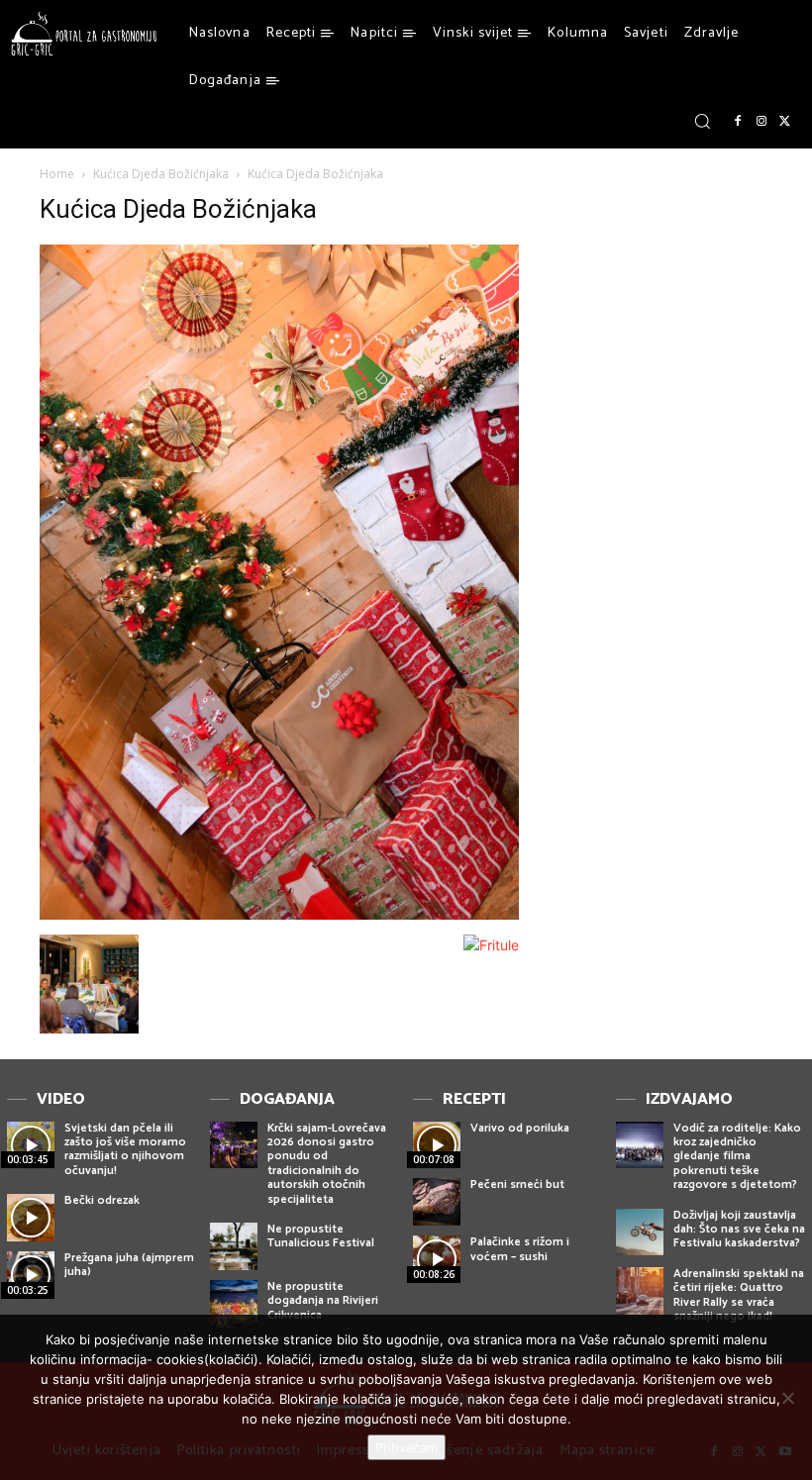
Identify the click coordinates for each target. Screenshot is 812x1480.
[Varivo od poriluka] (436, 1145)
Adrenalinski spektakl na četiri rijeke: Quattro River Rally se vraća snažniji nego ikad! (738, 1295)
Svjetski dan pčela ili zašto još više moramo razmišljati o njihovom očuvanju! (125, 1149)
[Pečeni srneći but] (436, 1202)
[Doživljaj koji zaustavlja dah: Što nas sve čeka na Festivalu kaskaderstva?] (639, 1232)
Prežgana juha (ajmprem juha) (129, 1264)
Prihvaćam (406, 1447)
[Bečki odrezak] (30, 1217)
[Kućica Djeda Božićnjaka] (279, 914)
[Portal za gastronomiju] (84, 33)
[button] (702, 121)
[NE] (787, 1398)
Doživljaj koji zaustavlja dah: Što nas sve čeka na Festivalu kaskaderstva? (739, 1229)
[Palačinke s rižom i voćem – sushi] (436, 1259)
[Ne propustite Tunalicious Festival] (233, 1246)
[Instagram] (761, 122)
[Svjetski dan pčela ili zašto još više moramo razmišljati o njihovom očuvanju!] (30, 1145)
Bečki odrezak (102, 1200)
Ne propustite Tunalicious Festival (320, 1236)
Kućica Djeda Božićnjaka (161, 173)
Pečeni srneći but (517, 1184)
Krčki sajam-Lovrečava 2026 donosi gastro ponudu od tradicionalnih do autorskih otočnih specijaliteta (326, 1164)
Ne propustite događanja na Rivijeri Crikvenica (322, 1301)
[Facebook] (738, 122)
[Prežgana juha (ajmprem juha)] (30, 1275)
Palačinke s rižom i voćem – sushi (519, 1249)
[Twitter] (785, 122)
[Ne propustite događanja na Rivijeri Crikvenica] (233, 1304)
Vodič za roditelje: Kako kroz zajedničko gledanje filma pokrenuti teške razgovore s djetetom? (737, 1157)
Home (57, 173)
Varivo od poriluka (519, 1128)
